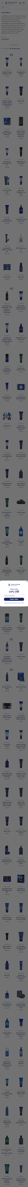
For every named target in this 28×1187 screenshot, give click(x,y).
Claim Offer (14, 599)
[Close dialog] (27, 581)
